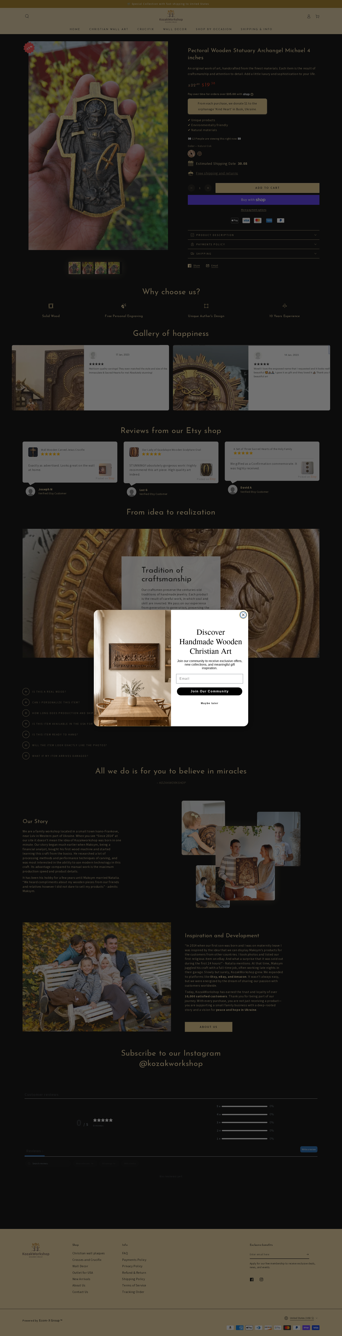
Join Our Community (210, 691)
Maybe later (209, 703)
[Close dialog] (243, 615)
